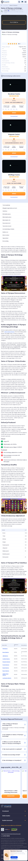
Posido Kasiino (6, 664)
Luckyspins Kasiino (7, 678)
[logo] (5, 2)
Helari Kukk (13, 9)
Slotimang (6, 5)
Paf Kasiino (5, 648)
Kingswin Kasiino (6, 661)
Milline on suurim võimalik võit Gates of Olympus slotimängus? (11, 742)
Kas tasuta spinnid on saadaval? (13, 749)
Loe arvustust (14, 116)
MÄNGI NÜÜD (14, 857)
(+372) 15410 (6, 836)
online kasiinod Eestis (9, 331)
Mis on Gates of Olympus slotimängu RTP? (10, 724)
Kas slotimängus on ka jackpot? (12, 760)
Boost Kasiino (6, 652)
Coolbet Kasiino (6, 658)
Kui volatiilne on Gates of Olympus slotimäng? (12, 735)
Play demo (13, 22)
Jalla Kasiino (5, 655)
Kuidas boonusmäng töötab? (12, 754)
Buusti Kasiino (6, 670)
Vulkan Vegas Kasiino (5, 674)
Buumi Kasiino (6, 667)
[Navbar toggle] (25, 1)
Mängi (14, 112)
